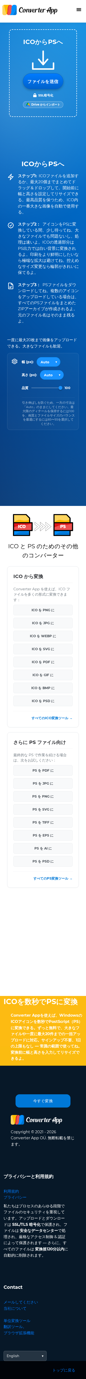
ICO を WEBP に (43, 636)
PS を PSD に (43, 861)
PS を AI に (43, 848)
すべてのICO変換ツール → (52, 718)
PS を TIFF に (43, 823)
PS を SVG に (43, 810)
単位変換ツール (17, 1320)
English (13, 1356)
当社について (15, 1308)
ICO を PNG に (43, 610)
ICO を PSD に (43, 701)
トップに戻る (63, 1370)
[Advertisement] (43, 943)
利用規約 (11, 1191)
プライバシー (15, 1197)
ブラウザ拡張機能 (19, 1333)
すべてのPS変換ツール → (53, 878)
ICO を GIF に (43, 675)
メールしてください (21, 1302)
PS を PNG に (43, 797)
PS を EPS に (43, 835)
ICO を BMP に (43, 688)
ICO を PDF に (43, 662)
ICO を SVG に (43, 649)
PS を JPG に (43, 784)
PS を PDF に (43, 771)
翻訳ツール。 (15, 1326)
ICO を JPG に (43, 623)
